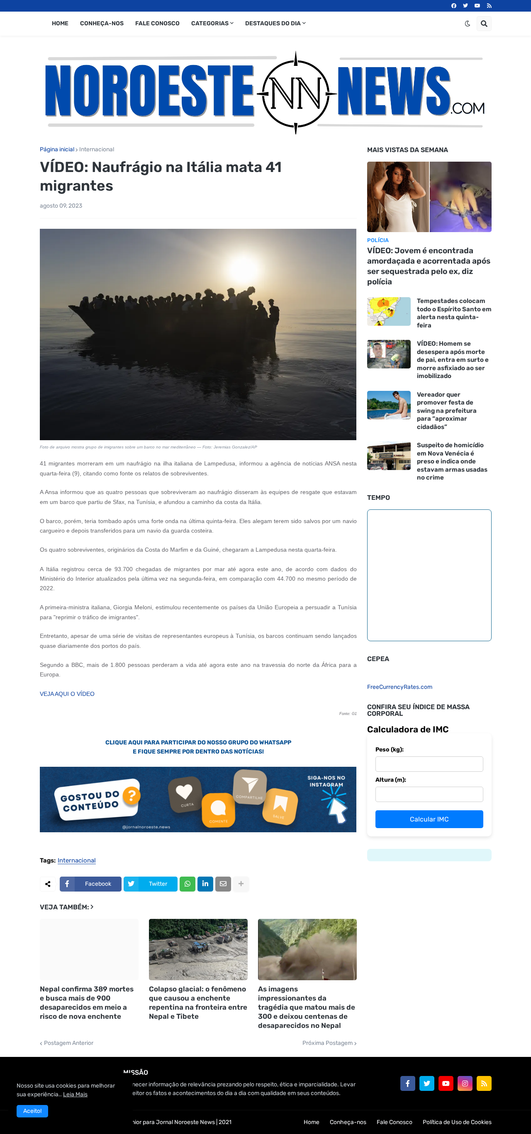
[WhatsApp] (187, 884)
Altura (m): (390, 779)
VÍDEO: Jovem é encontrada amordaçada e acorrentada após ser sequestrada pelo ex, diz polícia (428, 266)
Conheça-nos (348, 1122)
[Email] (223, 884)
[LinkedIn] (205, 884)
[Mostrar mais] (241, 884)
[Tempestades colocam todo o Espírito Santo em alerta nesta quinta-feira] (389, 311)
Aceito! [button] (32, 1111)
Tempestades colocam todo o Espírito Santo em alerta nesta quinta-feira (454, 313)
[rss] (489, 6)
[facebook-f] (407, 1083)
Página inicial (57, 150)
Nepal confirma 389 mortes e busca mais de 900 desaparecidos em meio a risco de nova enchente (87, 1002)
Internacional (96, 150)
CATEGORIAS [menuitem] (210, 23)
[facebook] (453, 6)
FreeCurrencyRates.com (399, 687)
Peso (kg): (389, 749)
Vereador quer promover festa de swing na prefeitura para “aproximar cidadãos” (447, 411)
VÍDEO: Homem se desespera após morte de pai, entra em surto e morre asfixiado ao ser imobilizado (453, 360)
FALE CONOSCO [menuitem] (157, 23)
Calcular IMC (429, 819)
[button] (467, 23)
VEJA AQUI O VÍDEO (67, 694)
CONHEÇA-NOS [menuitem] (102, 23)
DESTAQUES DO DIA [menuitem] (273, 23)
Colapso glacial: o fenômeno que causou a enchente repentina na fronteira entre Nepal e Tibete (198, 1002)
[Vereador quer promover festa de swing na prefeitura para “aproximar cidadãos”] (389, 405)
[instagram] (465, 1083)
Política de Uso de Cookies (457, 1122)
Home (311, 1122)
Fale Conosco (394, 1122)
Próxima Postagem (327, 1043)
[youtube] (477, 6)
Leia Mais (75, 1094)
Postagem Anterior (68, 1043)
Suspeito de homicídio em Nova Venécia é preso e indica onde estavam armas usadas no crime (452, 461)
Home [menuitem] (60, 23)
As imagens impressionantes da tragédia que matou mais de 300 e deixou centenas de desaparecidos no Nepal (306, 1007)
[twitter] (465, 6)
